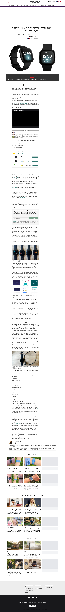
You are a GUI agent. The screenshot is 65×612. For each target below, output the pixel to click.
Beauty (17, 5)
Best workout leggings (38, 588)
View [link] (35, 161)
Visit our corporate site (44, 609)
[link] (16, 157)
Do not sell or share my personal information (37, 602)
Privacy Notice (15, 221)
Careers (26, 602)
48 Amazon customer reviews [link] (19, 153)
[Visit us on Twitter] (57, 1)
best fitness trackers (24, 103)
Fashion (12, 5)
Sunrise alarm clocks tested (29, 586)
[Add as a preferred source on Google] (32, 606)
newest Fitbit (15, 177)
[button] (25, 157)
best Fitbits (15, 103)
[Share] (27, 38)
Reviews (49, 5)
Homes (21, 5)
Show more (26, 168)
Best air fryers (37, 586)
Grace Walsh (27, 84)
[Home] (9, 5)
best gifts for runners (17, 423)
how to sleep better (22, 197)
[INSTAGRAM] (14, 443)
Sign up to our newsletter (48, 587)
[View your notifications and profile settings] (11, 2)
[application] (25, 118)
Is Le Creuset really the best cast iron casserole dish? (29, 588)
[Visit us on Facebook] (56, 1)
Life (33, 5)
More (53, 5)
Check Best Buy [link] (34, 165)
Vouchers (26, 592)
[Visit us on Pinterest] (60, 1)
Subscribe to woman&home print (49, 585)
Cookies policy (22, 602)
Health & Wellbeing (27, 5)
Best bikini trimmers (38, 585)
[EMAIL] (15, 443)
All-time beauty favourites (29, 585)
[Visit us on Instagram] (58, 1)
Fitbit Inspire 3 (32, 242)
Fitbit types (28, 240)
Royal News (37, 5)
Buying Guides (43, 5)
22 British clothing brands (29, 590)
